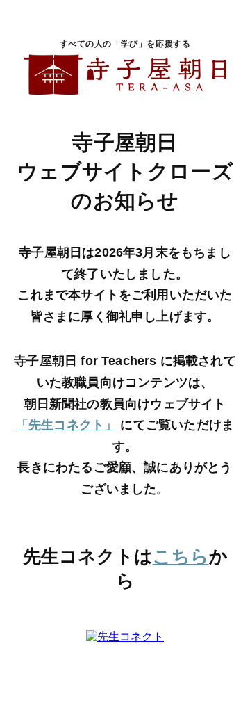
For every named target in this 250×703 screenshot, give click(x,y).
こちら (181, 556)
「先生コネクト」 (66, 425)
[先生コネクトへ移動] (125, 638)
